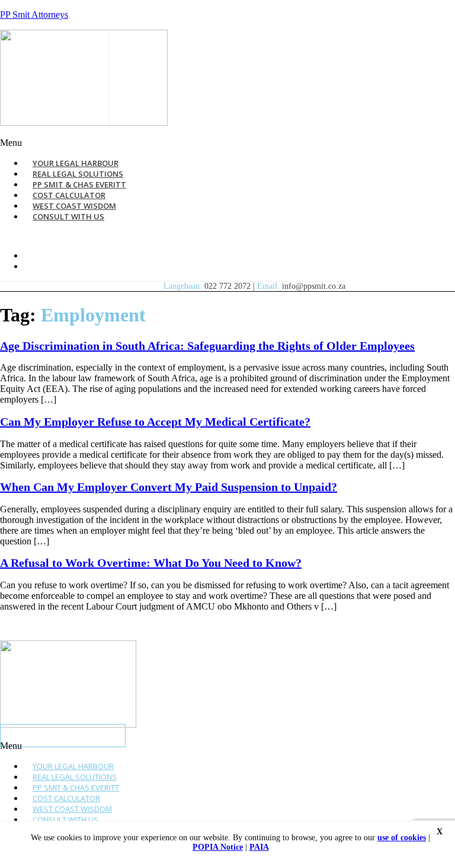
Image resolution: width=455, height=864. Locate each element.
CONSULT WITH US (68, 216)
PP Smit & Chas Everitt (76, 787)
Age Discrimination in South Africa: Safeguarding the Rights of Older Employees (207, 345)
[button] (156, 143)
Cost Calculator (66, 798)
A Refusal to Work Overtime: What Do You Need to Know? (151, 562)
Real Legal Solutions (75, 776)
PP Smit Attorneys (34, 14)
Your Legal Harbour (73, 766)
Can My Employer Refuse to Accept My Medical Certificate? (155, 421)
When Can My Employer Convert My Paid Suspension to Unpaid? (168, 486)
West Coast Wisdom (72, 809)
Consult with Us (65, 819)
